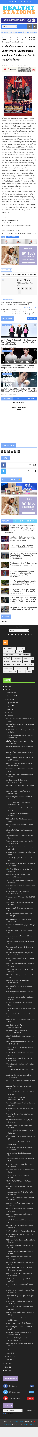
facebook (30, 399)
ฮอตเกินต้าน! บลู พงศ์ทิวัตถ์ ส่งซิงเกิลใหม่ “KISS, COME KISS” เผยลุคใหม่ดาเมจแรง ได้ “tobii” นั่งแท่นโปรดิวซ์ (19, 390)
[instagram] (28, 2)
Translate (10, 1413)
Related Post (7, 319)
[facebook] (7, 2)
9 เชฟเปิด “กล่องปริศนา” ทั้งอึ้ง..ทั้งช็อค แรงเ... (20, 1323)
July (8, 709)
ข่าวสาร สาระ (17, 658)
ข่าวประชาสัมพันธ (20, 668)
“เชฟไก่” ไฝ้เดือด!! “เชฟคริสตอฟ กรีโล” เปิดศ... (20, 1231)
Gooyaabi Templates (29, 1424)
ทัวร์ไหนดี (7, 658)
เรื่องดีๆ (18, 655)
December (10, 693)
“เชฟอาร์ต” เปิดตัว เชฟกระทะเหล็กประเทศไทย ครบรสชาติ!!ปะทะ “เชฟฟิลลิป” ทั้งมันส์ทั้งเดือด (22, 539)
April (8, 1350)
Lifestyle (21, 648)
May (8, 716)
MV (32, 658)
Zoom (31, 668)
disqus (19, 399)
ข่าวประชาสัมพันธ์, (23, 65)
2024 (7, 1364)
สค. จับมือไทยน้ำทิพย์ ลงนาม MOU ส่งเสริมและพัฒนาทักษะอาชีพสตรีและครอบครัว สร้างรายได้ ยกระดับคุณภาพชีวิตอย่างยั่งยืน (18, 342)
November (10, 696)
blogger (7, 399)
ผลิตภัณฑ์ (26, 655)
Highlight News (19, 521)
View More (33, 319)
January (9, 1360)
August (9, 706)
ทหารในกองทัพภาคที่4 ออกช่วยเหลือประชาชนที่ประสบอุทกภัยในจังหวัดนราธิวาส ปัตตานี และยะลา (23, 583)
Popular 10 (7, 521)
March (9, 1353)
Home (3, 38)
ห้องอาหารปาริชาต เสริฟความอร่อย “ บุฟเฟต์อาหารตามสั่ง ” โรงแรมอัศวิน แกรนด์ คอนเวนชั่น (23, 591)
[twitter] (10, 2)
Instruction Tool (10, 671)
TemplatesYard (7, 1424)
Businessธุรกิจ (9, 655)
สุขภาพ (26, 658)
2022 (7, 1370)
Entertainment (7, 350)
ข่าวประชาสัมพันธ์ (12, 38)
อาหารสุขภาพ (16, 661)
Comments (31, 521)
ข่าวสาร (19, 651)
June (8, 712)
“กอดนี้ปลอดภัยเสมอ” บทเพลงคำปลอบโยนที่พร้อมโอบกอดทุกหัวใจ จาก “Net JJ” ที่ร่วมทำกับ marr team (18, 366)
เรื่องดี (29, 671)
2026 (7, 686)
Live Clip (22, 671)
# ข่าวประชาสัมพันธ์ (12, 237)
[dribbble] (19, 2)
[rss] (22, 2)
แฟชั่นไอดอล (8, 668)
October (9, 699)
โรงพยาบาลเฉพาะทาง (19, 665)
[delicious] (30, 2)
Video (31, 665)
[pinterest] (13, 2)
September (10, 702)
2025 (7, 690)
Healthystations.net (18, 1421)
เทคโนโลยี (27, 661)
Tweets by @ (5, 621)
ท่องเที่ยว (7, 661)
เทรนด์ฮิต (7, 665)
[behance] (25, 2)
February (10, 1356)
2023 (7, 1367)
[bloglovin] (16, 2)
